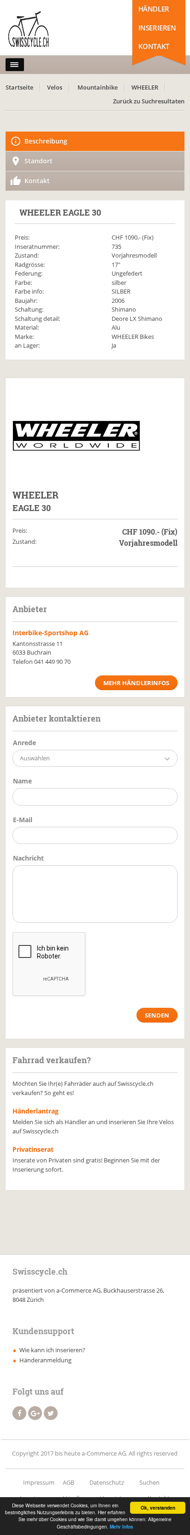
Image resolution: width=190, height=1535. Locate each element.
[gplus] (35, 1413)
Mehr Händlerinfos (136, 683)
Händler (153, 8)
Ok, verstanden (158, 1508)
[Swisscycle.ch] (46, 30)
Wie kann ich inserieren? (52, 1350)
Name (22, 781)
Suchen (149, 1482)
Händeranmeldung (45, 1360)
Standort (38, 161)
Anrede (24, 742)
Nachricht (28, 858)
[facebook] (19, 1413)
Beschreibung (45, 141)
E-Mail (22, 819)
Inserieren (157, 27)
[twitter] (51, 1413)
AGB (68, 1482)
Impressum (38, 1482)
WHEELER (144, 87)
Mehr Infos (121, 1526)
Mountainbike (97, 87)
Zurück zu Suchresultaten (148, 101)
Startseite (19, 87)
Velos (54, 87)
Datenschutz (106, 1482)
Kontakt (153, 46)
